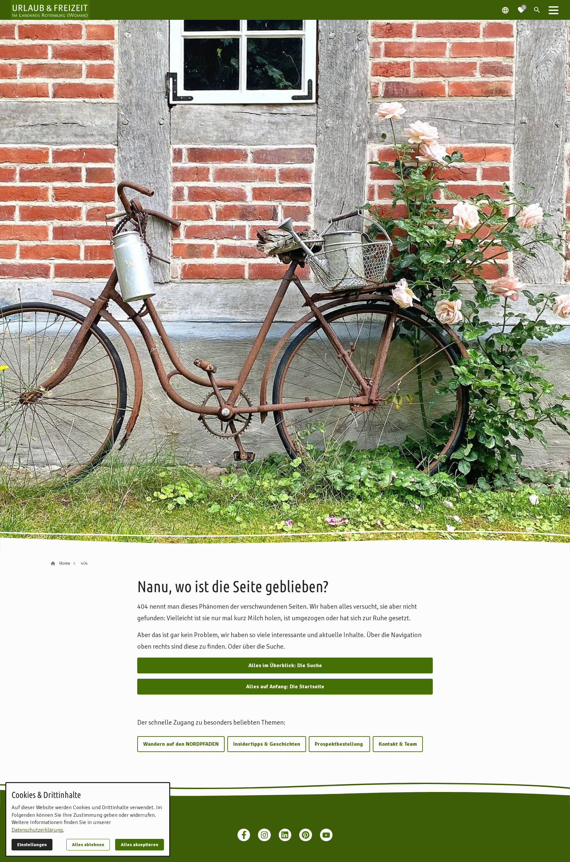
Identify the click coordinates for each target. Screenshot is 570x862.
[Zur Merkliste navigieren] (521, 7)
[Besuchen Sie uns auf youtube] (326, 835)
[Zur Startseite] (50, 10)
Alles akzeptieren (139, 844)
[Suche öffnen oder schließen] (537, 10)
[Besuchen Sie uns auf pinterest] (305, 835)
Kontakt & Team (398, 744)
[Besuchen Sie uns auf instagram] (264, 835)
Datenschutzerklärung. (38, 830)
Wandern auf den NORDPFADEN (181, 744)
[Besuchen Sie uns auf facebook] (244, 835)
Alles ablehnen (88, 844)
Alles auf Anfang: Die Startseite (285, 686)
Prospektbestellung (339, 744)
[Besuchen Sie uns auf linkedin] (285, 835)
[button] (553, 10)
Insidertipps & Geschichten (266, 744)
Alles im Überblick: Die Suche (285, 665)
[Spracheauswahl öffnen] (505, 10)
